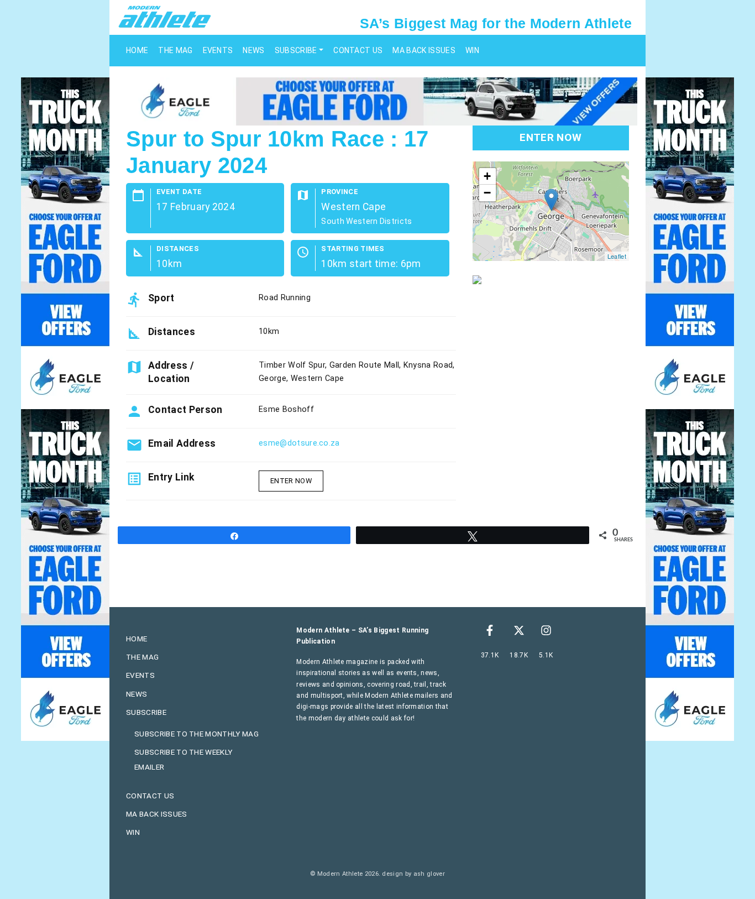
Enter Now (291, 481)
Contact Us (357, 50)
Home (137, 50)
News (253, 50)
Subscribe (296, 50)
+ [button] (487, 176)
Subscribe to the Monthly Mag (196, 733)
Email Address (182, 443)
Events (218, 50)
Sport (161, 298)
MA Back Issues (423, 50)
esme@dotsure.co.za (299, 443)
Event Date (179, 192)
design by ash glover (413, 873)
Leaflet (616, 256)
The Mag (175, 50)
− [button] (487, 193)
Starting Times (352, 249)
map (549, 211)
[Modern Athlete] (164, 16)
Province (339, 192)
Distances (177, 249)
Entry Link (171, 477)
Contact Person (185, 409)
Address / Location (171, 372)
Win (472, 50)
